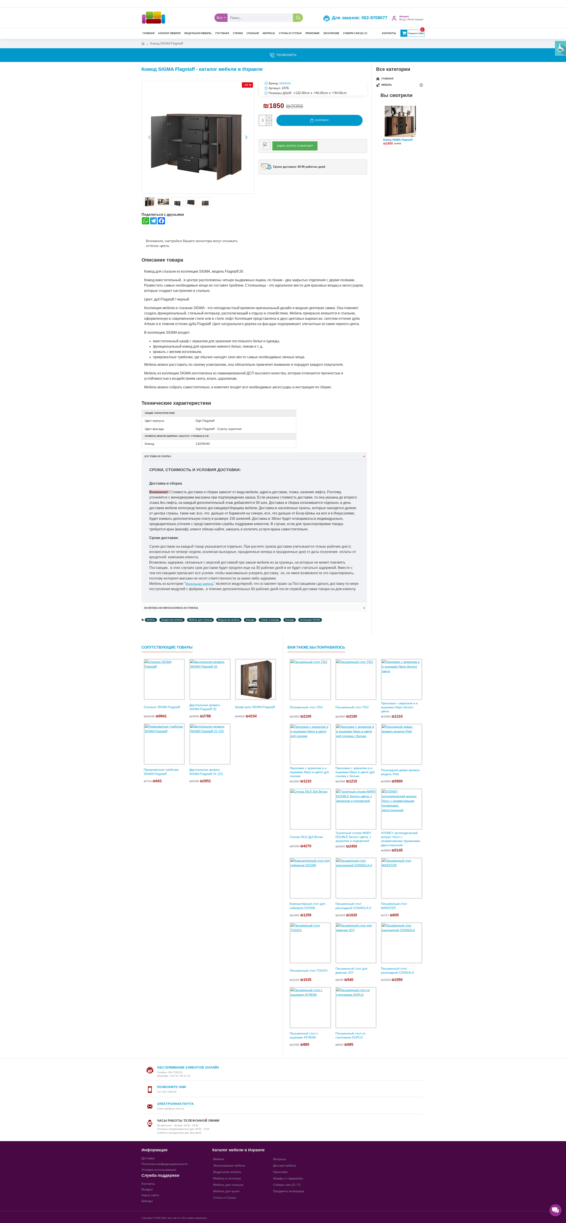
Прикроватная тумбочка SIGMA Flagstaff (161, 771)
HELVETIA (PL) (285, 83)
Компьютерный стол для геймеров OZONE (307, 905)
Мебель (151, 619)
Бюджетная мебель (172, 619)
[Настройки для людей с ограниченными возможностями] (560, 48)
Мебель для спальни (200, 619)
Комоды (250, 619)
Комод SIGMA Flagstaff (398, 140)
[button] (149, 137)
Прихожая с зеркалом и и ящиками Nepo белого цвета (399, 707)
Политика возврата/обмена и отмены (171, 607)
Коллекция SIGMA (310, 619)
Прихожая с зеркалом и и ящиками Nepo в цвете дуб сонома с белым (355, 772)
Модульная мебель (199, 583)
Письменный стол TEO (306, 707)
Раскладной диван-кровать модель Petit (400, 772)
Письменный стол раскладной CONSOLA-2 (353, 905)
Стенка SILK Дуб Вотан (306, 837)
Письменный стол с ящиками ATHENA (304, 1035)
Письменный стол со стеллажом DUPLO (350, 1035)
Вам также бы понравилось (316, 647)
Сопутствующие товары (167, 647)
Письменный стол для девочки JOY (351, 970)
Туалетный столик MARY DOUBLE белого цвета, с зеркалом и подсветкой (353, 837)
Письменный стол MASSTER (394, 905)
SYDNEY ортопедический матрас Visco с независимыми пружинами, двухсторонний (401, 839)
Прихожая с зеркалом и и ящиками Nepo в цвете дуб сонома (309, 772)
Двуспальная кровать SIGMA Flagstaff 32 (204, 707)
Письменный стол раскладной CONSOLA (397, 970)
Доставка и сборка (157, 456)
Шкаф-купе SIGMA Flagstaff (255, 707)
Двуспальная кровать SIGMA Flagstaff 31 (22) (206, 771)
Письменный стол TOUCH (308, 970)
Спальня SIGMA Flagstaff (162, 707)
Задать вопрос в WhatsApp (295, 145)
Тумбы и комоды (269, 619)
